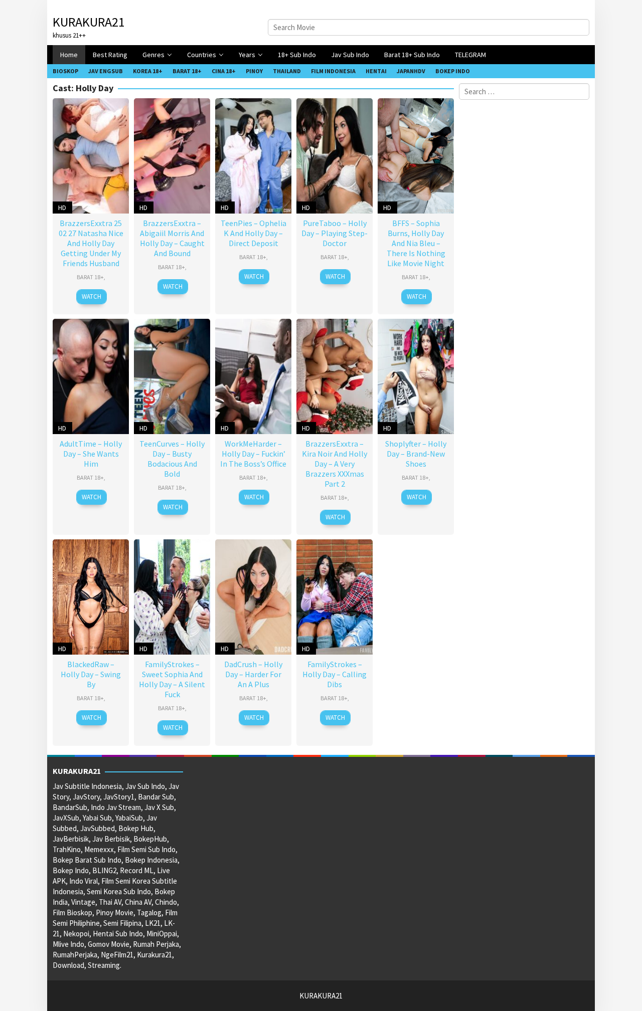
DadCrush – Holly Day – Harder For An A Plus (253, 674)
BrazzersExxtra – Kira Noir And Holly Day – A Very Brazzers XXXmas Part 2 (334, 464)
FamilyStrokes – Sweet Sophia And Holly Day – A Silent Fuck (172, 679)
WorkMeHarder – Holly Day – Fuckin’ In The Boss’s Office (253, 454)
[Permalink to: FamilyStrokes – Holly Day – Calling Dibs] (334, 595)
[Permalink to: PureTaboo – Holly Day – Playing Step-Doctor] (334, 154)
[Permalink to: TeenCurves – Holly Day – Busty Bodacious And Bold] (172, 375)
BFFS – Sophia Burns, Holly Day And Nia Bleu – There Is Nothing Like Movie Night (416, 243)
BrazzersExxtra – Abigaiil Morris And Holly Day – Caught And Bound (172, 238)
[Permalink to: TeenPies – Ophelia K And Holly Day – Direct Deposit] (253, 154)
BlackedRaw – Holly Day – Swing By (91, 674)
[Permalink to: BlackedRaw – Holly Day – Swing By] (90, 595)
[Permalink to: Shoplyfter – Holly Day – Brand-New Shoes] (415, 375)
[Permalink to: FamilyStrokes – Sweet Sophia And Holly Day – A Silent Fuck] (172, 595)
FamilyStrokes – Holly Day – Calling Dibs (334, 674)
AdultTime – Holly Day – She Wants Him (91, 454)
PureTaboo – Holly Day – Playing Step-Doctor (334, 233)
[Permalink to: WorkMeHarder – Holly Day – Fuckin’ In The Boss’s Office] (253, 375)
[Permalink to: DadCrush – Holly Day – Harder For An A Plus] (253, 595)
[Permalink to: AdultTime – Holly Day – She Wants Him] (90, 375)
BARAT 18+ (90, 277)
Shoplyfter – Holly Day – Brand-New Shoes (415, 454)
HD (62, 207)
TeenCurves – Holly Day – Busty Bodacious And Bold (172, 459)
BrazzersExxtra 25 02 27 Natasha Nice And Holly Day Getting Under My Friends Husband (91, 243)
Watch (91, 296)
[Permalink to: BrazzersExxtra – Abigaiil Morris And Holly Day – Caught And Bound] (172, 154)
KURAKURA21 (89, 22)
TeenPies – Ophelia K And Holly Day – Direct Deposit (253, 233)
